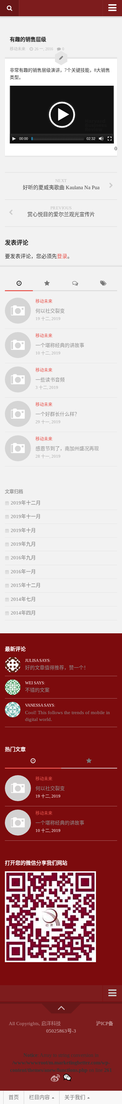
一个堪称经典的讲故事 (59, 345)
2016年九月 (23, 557)
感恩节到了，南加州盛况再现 (67, 448)
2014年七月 (23, 599)
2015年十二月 (26, 585)
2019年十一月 (26, 516)
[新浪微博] (55, 1078)
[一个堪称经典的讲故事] (18, 345)
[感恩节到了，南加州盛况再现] (18, 448)
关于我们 (75, 1097)
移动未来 (17, 49)
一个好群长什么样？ (57, 414)
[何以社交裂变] (18, 311)
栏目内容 (40, 1097)
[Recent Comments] (75, 284)
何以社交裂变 (50, 311)
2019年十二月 (26, 502)
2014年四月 (23, 612)
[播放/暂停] (14, 138)
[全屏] (109, 138)
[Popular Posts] (47, 284)
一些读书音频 (50, 379)
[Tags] (103, 284)
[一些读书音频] (18, 379)
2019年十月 (23, 530)
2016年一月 (23, 571)
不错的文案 (37, 690)
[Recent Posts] (19, 284)
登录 (62, 256)
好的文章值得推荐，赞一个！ (56, 667)
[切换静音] (101, 138)
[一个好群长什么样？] (18, 414)
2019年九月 (23, 544)
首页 (13, 1097)
